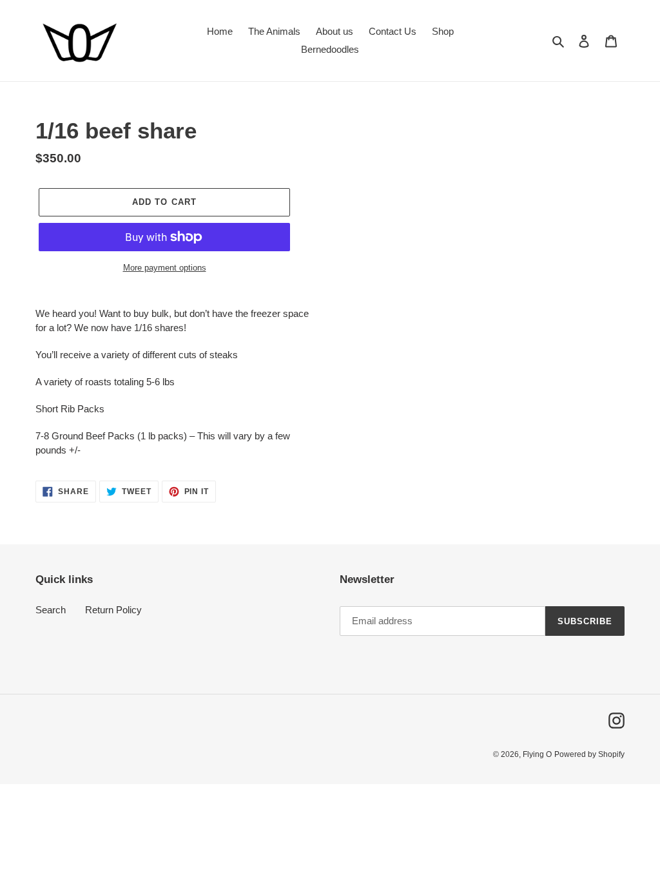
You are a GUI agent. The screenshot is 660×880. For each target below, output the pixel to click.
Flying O (537, 754)
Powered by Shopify (589, 754)
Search (50, 609)
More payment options (164, 268)
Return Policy (113, 609)
